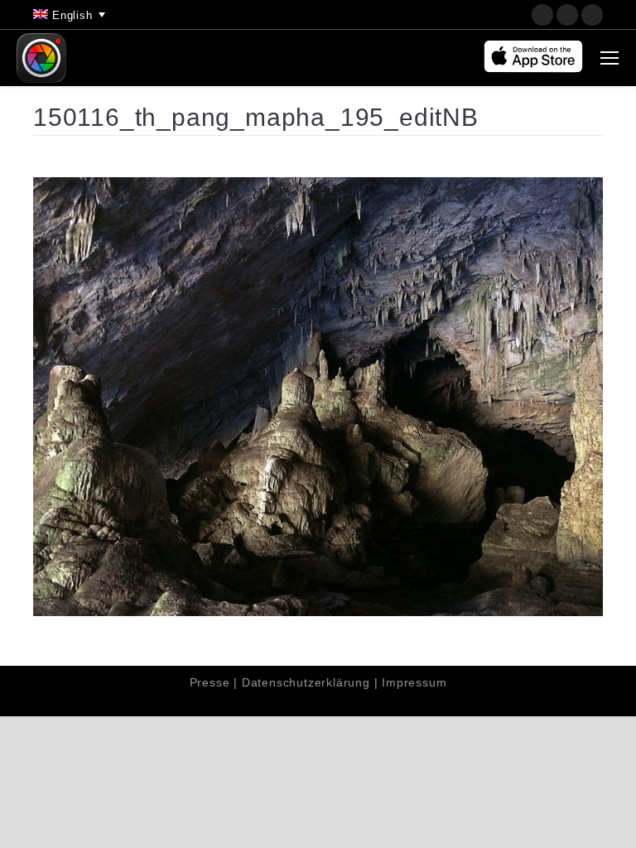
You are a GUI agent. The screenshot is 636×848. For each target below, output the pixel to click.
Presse (210, 682)
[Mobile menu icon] (609, 58)
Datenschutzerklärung (306, 682)
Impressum (414, 682)
